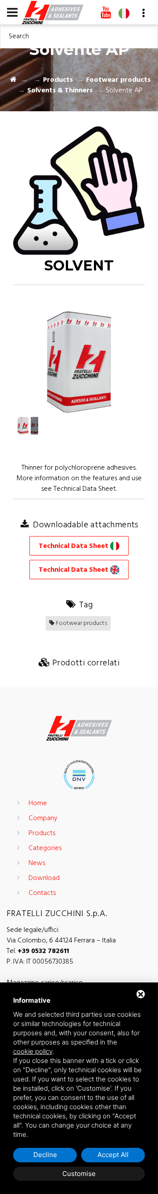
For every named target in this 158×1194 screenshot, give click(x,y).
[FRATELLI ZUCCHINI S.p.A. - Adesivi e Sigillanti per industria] (52, 12)
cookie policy (33, 1051)
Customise (79, 1173)
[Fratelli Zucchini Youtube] (106, 13)
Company (43, 818)
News (37, 863)
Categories (45, 848)
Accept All (113, 1154)
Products (58, 80)
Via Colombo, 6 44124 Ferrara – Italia (61, 940)
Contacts (42, 893)
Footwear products (118, 80)
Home (38, 803)
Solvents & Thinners (60, 90)
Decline (45, 1154)
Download (44, 878)
